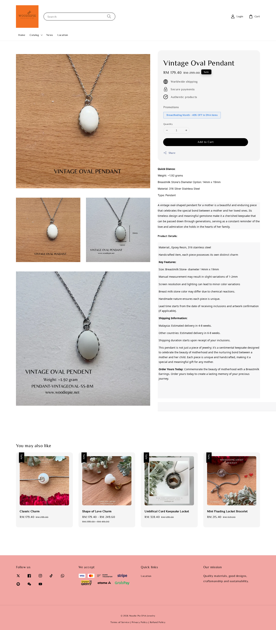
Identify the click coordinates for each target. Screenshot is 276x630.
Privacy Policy (140, 622)
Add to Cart (206, 141)
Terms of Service (119, 622)
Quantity (168, 124)
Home (21, 35)
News (49, 35)
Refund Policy (158, 622)
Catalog (34, 35)
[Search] (109, 16)
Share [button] (172, 152)
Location (62, 35)
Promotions (171, 107)
